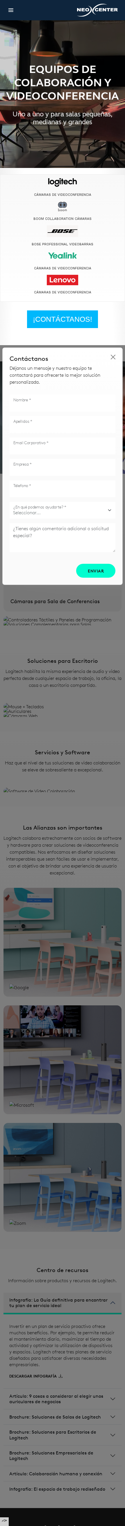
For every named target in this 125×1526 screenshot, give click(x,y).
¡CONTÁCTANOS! (62, 319)
